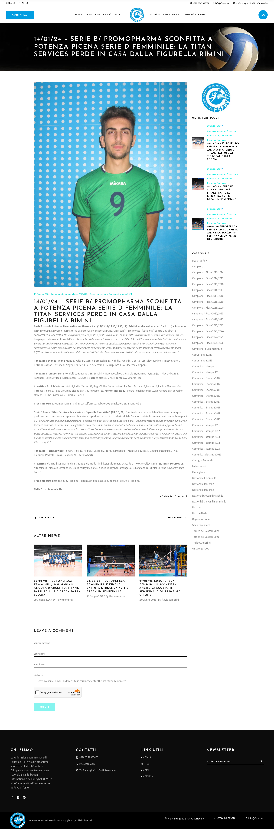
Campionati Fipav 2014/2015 (207, 278)
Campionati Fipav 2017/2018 (207, 296)
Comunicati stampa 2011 (206, 372)
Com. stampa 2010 (202, 354)
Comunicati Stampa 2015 (206, 390)
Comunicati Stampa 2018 (206, 407)
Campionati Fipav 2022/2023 (207, 325)
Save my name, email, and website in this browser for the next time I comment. (82, 681)
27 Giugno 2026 (147, 599)
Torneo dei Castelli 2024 (205, 531)
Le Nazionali (226, 135)
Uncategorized (200, 548)
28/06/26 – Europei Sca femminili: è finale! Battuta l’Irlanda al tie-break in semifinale (221, 193)
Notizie (196, 507)
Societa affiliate (201, 525)
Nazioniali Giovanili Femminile (209, 501)
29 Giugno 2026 (42, 599)
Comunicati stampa (99, 294)
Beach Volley (199, 260)
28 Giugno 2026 (95, 596)
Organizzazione (201, 519)
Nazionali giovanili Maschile (207, 495)
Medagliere (198, 472)
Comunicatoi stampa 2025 (206, 454)
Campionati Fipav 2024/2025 (207, 337)
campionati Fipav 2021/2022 (207, 319)
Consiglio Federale (202, 460)
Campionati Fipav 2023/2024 (75, 294)
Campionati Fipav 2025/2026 (207, 343)
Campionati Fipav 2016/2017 (207, 290)
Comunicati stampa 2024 (120, 294)
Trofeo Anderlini (201, 542)
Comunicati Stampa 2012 (206, 378)
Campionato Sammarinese (207, 348)
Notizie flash (199, 513)
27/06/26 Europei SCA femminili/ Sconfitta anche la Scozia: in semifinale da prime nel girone (160, 588)
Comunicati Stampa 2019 (206, 413)
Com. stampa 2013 (202, 360)
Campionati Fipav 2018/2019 (207, 301)
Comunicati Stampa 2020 (206, 419)
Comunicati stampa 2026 (206, 448)
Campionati (55, 294)
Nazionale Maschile (203, 484)
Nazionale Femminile (217, 139)
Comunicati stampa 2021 (206, 425)
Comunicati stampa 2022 (206, 431)
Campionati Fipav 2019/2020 (207, 307)
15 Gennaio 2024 (41, 294)
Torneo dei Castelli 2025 (205, 537)
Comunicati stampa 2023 (206, 437)
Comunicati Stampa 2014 (206, 384)
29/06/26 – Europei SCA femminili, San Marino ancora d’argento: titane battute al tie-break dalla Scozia (57, 588)
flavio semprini (64, 599)
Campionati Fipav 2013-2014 (207, 272)
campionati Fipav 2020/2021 (207, 313)
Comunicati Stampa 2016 (206, 396)
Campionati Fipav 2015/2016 (207, 284)
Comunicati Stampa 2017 (206, 401)
